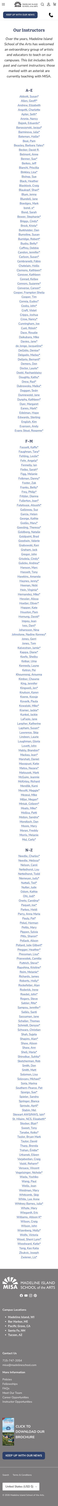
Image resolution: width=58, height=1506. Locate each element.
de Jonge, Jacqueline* (29, 346)
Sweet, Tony (29, 1128)
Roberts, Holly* (29, 981)
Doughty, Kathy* (29, 377)
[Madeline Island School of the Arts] (26, 4)
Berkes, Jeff (29, 163)
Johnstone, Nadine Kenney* (29, 634)
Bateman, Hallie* (29, 136)
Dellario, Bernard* (29, 359)
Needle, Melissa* (29, 860)
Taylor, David (29, 1141)
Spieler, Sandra (29, 1097)
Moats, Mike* (29, 808)
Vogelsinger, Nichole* (29, 1172)
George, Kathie (29, 518)
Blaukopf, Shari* (29, 190)
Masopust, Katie (29, 763)
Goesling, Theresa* (29, 527)
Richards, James (29, 976)
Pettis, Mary (29, 927)
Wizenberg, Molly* (29, 1230)
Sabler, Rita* (29, 1003)
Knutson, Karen (29, 692)
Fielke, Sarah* (29, 469)
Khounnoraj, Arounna (29, 674)
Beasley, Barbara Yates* (29, 145)
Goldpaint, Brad (29, 536)
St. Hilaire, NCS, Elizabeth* (29, 1119)
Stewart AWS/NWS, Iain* (29, 1114)
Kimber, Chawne (29, 679)
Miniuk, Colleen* (29, 804)
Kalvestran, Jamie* (29, 648)
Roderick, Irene (29, 990)
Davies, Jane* (29, 341)
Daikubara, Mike (29, 337)
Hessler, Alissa (29, 599)
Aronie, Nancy (29, 119)
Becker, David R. (29, 150)
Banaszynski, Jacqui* (29, 127)
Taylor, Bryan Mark (29, 1137)
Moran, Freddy (29, 830)
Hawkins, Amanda (29, 576)
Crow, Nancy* (29, 319)
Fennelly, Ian (29, 465)
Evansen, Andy (29, 426)
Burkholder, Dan (29, 230)
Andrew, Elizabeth (29, 105)
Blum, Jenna (29, 194)
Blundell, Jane (29, 199)
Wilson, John (29, 1226)
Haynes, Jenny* (29, 581)
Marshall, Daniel (29, 759)
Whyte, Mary (29, 1208)
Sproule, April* (29, 1105)
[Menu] (3, 4)
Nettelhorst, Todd (29, 874)
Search (5, 1474)
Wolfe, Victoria (29, 1235)
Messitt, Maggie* (29, 790)
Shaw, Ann (29, 1047)
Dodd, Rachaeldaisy (29, 373)
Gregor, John (29, 554)
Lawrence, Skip (29, 732)
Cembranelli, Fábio (29, 261)
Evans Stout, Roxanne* (29, 430)
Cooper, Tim (29, 297)
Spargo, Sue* (29, 1092)
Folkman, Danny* (29, 478)
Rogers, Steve (29, 999)
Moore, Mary (29, 826)
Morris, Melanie (29, 835)
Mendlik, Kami (29, 786)
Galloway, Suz (29, 509)
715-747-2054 (12, 1360)
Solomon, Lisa (29, 1074)
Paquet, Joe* (29, 905)
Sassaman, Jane (29, 1016)
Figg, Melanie (29, 474)
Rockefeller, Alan (29, 985)
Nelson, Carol (29, 865)
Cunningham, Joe (29, 323)
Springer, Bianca (29, 1101)
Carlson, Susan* (29, 257)
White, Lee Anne (29, 1199)
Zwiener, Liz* (29, 1257)
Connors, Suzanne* (29, 283)
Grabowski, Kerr (29, 545)
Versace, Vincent (29, 1168)
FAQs (5, 1388)
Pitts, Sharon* (29, 936)
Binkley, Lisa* (29, 172)
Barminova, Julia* (29, 132)
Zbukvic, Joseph (29, 1253)
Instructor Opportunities (17, 1402)
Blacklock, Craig (29, 185)
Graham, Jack (29, 550)
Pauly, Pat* (29, 918)
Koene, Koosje (29, 697)
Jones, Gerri (29, 639)
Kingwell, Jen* (29, 688)
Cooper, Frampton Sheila (29, 292)
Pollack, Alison (29, 941)
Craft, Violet (29, 310)
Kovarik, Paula (29, 701)
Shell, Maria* (29, 1052)
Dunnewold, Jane (29, 395)
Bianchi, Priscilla (29, 167)
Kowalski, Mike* (29, 706)
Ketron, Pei (29, 670)
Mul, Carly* (29, 839)
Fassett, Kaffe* (29, 447)
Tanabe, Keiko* (29, 1132)
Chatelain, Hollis (29, 266)
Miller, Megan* (29, 799)
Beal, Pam (29, 141)
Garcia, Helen (29, 514)
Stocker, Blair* (29, 1123)
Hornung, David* (29, 616)
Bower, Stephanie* (29, 217)
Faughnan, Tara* (29, 451)
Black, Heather (29, 181)
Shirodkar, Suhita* (29, 1056)
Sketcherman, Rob (29, 1061)
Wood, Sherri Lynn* (29, 1239)
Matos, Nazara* (29, 768)
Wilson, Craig (29, 1221)
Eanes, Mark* (29, 408)
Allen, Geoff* (29, 101)
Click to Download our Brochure (30, 1431)
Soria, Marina (29, 1083)
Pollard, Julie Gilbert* (29, 945)
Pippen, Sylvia (29, 932)
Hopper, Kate (29, 607)
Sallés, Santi (29, 1012)
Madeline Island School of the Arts (27, 1495)
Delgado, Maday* (29, 355)
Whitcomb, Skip (29, 1195)
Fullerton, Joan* (29, 501)
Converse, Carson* (29, 288)
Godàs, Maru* (29, 523)
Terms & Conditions (22, 1474)
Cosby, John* (29, 306)
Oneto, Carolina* (29, 900)
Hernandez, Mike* (29, 594)
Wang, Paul (29, 1181)
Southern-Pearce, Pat (29, 1088)
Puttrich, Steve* (29, 963)
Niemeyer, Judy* (29, 878)
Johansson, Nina (29, 630)
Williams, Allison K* (29, 1217)
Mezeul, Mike (29, 795)
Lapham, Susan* (29, 728)
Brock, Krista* (29, 226)
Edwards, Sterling (29, 417)
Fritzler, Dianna (29, 496)
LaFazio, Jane (29, 719)
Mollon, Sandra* (29, 817)
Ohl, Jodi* (29, 896)
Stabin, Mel (29, 1110)
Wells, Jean (29, 1186)
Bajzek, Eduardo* (29, 123)
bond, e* (29, 208)
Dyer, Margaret (29, 404)
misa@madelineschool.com (19, 1365)
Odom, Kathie (29, 891)
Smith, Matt (29, 1070)
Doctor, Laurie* (29, 368)
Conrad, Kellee (29, 279)
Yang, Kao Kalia (29, 1248)
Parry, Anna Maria (29, 914)
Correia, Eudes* (29, 301)
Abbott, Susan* (29, 96)
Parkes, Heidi (29, 909)
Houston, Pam (29, 612)
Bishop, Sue (29, 176)
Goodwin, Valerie (29, 541)
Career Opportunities (15, 1397)
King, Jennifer (29, 683)
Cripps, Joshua (29, 315)
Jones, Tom (29, 643)
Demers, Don (29, 364)
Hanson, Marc (29, 567)
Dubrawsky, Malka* (29, 386)
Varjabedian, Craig (29, 1159)
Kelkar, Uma (29, 661)
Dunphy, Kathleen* (29, 399)
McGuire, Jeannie (29, 777)
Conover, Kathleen (29, 274)
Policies (7, 1379)
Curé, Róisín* (29, 328)
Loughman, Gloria (29, 741)
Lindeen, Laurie (29, 737)
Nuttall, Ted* (29, 883)
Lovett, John (29, 746)
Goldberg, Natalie (29, 532)
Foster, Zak (29, 483)
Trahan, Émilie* (29, 1150)
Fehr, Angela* (29, 460)
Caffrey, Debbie (29, 248)
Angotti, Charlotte (29, 110)
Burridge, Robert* (29, 239)
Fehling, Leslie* (29, 456)
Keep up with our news (20, 14)
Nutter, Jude (29, 887)
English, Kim (29, 422)
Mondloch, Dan (29, 821)
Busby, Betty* (29, 243)
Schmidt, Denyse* (29, 1025)
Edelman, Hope (29, 413)
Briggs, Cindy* (29, 221)
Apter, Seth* (29, 114)
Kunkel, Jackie (29, 714)
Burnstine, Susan (29, 234)
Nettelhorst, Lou (29, 869)
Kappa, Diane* (29, 652)
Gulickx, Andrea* (29, 563)
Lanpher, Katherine (29, 723)
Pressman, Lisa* (29, 954)
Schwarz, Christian (29, 1030)
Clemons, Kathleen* (29, 270)
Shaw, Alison (29, 1043)
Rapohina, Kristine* (29, 967)
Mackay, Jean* (29, 755)
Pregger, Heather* (29, 949)
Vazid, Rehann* (29, 1163)
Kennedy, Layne (29, 665)
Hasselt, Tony (29, 572)
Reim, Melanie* (29, 972)
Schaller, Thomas (29, 1021)
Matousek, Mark (29, 772)
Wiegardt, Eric (29, 1212)
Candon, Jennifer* (29, 252)
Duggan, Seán (29, 390)
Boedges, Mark (29, 203)
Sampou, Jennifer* (29, 1007)
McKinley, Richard (29, 781)
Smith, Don (29, 1065)
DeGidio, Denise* (29, 350)
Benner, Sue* (29, 159)
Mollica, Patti (29, 813)
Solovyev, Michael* (29, 1079)
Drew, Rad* (29, 382)
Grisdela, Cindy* (29, 559)
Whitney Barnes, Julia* (29, 1203)
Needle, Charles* (29, 856)
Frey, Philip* (29, 492)
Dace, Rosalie (29, 332)
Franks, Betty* (29, 487)
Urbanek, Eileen (29, 1155)
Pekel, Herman (29, 923)
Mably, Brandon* (29, 750)
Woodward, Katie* (29, 1244)
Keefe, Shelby (29, 657)
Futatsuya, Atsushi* (29, 505)
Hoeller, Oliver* (29, 603)
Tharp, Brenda (29, 1146)
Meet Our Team (12, 1393)
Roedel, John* (29, 994)
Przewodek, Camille (29, 958)
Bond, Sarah (29, 212)
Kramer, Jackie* (29, 710)
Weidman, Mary (29, 1190)
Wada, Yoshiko (29, 1177)
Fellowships (10, 1384)
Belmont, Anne (29, 154)
